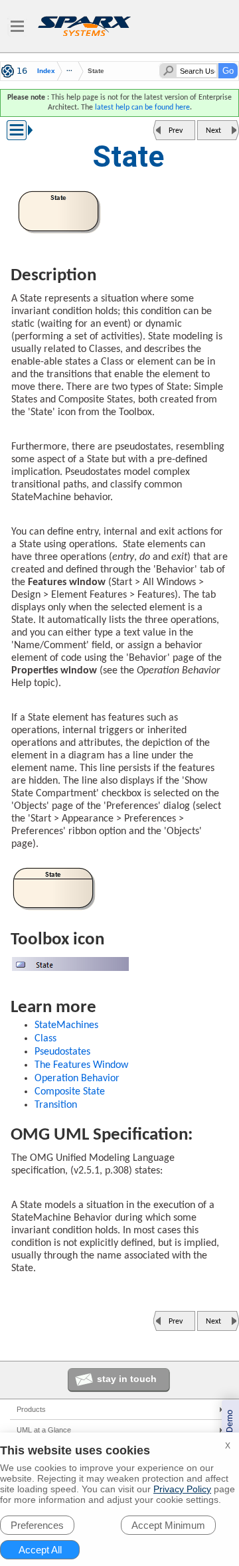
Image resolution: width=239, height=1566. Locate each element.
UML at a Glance (44, 1430)
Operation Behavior (77, 1078)
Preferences (37, 1525)
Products (31, 1409)
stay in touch (127, 1378)
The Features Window (81, 1065)
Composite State (70, 1092)
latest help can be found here (142, 108)
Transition (56, 1105)
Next (213, 131)
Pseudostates (62, 1052)
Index (46, 71)
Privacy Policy (182, 1489)
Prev (176, 131)
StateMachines (66, 1025)
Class (45, 1038)
